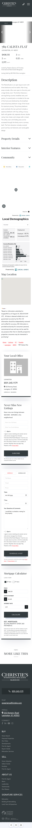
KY (16, 342)
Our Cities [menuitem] (5, 741)
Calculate (16, 615)
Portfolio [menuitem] (4, 766)
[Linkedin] (5, 723)
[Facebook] (2, 723)
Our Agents (13, 392)
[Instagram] (12, 723)
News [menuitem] (3, 781)
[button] (3, 32)
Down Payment (9, 596)
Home (4, 342)
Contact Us (7, 392)
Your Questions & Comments (12, 508)
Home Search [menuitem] (6, 736)
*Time (5, 500)
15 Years (17, 582)
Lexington (8, 345)
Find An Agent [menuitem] (6, 746)
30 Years (9, 582)
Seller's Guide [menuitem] (6, 764)
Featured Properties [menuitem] (8, 738)
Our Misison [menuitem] (5, 789)
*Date (5, 492)
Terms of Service (11, 561)
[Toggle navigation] (28, 4)
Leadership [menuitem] (5, 784)
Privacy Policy (15, 445)
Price (5, 588)
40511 (14, 345)
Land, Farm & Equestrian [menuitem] (9, 804)
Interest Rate (8, 603)
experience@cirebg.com (12, 703)
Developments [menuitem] (6, 743)
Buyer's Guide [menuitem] (6, 749)
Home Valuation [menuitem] (6, 761)
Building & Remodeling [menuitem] (9, 802)
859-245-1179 (23, 4)
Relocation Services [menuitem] (8, 751)
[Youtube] (9, 723)
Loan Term (7, 578)
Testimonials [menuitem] (5, 787)
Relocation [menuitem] (5, 799)
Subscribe (16, 453)
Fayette (21, 342)
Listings (10, 342)
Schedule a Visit (22, 473)
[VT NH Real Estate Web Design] (16, 813)
